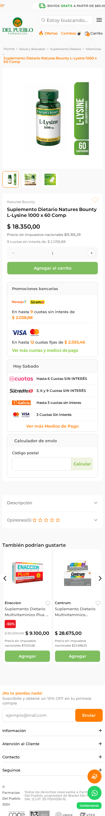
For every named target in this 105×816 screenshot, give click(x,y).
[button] (99, 20)
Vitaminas (93, 49)
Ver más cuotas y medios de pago (45, 350)
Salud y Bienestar (32, 49)
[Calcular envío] (82, 463)
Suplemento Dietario (65, 49)
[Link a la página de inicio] (9, 49)
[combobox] (65, 20)
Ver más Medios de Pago (52, 426)
